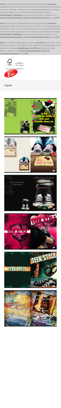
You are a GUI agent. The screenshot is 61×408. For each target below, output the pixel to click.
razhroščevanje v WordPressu (11, 15)
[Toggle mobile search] (50, 59)
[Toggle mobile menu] (55, 59)
